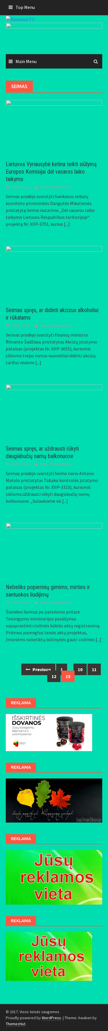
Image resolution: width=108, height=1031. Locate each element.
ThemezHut (15, 1023)
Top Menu (25, 7)
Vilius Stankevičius (55, 186)
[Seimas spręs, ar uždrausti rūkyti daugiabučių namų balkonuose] (54, 411)
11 (94, 669)
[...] (67, 224)
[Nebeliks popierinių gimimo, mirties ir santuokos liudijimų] (54, 549)
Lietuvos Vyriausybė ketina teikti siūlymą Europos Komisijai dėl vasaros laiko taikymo (51, 172)
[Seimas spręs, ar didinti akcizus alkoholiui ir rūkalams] (54, 273)
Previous (41, 669)
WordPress (51, 1017)
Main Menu (26, 61)
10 (80, 669)
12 (54, 676)
